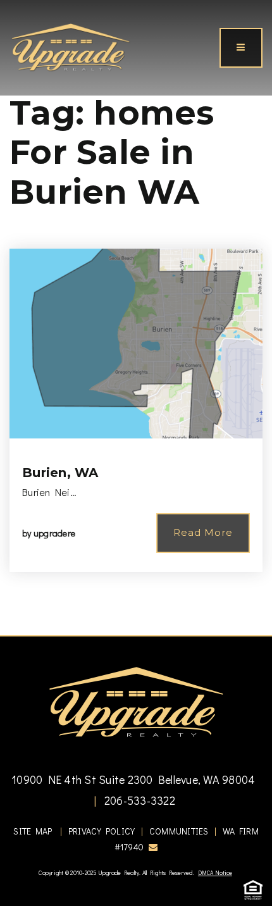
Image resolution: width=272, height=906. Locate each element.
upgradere (54, 533)
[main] (136, 317)
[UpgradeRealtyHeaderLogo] (136, 701)
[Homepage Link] (70, 46)
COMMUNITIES (179, 831)
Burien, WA (60, 472)
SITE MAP (32, 831)
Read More (203, 532)
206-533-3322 (138, 800)
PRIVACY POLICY (101, 831)
